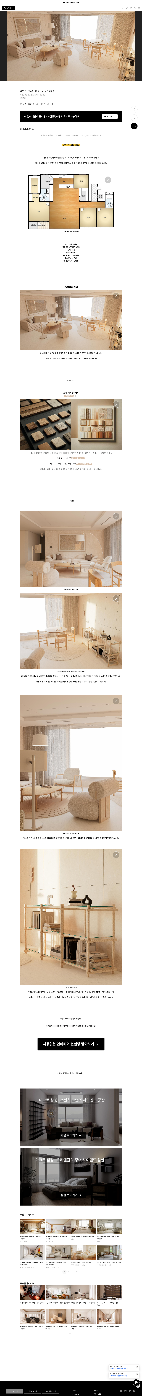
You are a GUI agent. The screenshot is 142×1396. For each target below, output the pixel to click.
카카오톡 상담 (14, 1391)
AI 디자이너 (10, 8)
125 (77, 1272)
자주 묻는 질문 (97, 1394)
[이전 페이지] (60, 1272)
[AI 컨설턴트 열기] (136, 1382)
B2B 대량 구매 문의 (51, 1391)
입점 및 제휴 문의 (32, 1391)
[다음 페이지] (82, 1272)
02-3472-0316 (76, 1394)
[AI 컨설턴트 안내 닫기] (137, 1367)
